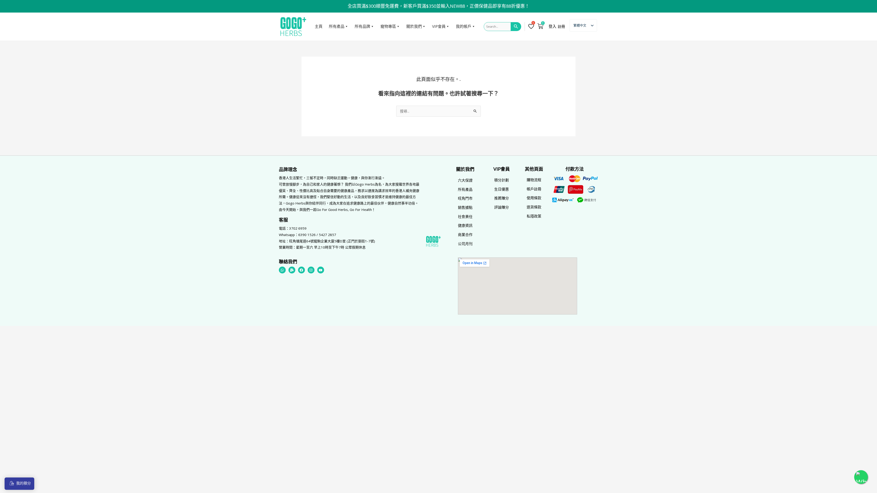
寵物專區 (388, 26)
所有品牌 (362, 26)
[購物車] (540, 26)
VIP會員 (439, 26)
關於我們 (414, 26)
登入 (552, 26)
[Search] (516, 26)
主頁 (318, 26)
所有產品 (336, 26)
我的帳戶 (463, 26)
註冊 (561, 26)
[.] (532, 26)
